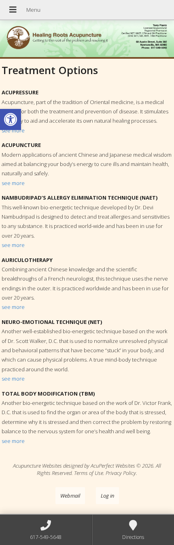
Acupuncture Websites (37, 465)
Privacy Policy (121, 473)
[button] (10, 119)
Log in (107, 495)
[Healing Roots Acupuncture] (87, 39)
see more (13, 130)
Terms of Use (88, 473)
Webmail (70, 495)
